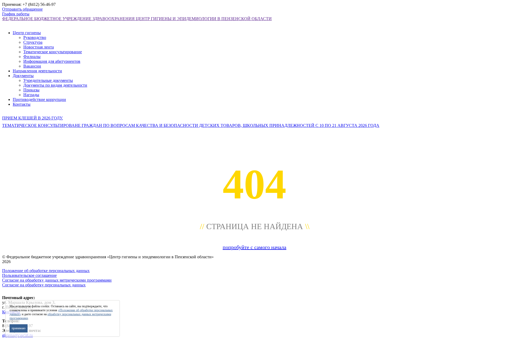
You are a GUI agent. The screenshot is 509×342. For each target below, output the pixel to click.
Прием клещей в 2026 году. (32, 118)
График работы (15, 14)
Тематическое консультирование (52, 52)
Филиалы (32, 56)
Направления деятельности (37, 71)
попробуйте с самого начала (254, 247)
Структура (32, 42)
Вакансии (32, 66)
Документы (23, 75)
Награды (31, 94)
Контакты (21, 104)
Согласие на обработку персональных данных (44, 285)
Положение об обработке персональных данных (46, 270)
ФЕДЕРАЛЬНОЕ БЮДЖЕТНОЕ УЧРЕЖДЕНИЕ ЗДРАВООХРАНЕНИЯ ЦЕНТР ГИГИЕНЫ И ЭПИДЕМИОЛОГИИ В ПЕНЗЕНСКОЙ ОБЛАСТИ (137, 18)
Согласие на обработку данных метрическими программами (57, 280)
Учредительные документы (48, 80)
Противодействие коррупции (39, 99)
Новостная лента (38, 47)
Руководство (34, 37)
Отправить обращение (22, 9)
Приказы (31, 90)
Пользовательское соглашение (29, 275)
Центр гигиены (27, 32)
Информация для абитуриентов (51, 61)
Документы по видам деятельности (55, 85)
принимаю (18, 328)
